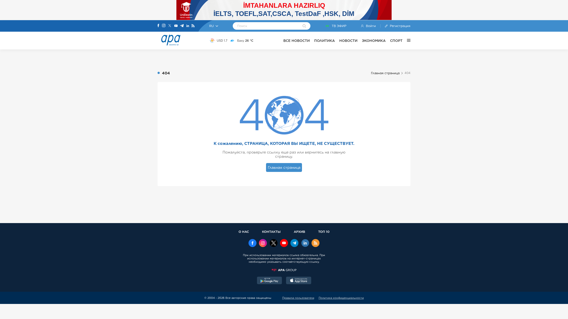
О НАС (244, 231)
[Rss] (193, 26)
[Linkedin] (187, 26)
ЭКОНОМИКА (374, 41)
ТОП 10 (323, 231)
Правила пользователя (298, 298)
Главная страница (385, 73)
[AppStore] (298, 281)
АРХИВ (299, 231)
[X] (170, 26)
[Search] (304, 26)
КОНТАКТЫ (271, 231)
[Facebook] (158, 26)
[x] (274, 243)
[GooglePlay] (269, 281)
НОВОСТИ (348, 41)
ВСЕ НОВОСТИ (296, 41)
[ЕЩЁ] (406, 40)
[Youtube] (176, 26)
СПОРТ (396, 41)
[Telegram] (182, 26)
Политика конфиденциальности (341, 298)
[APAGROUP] (284, 270)
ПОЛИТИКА (324, 41)
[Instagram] (164, 26)
